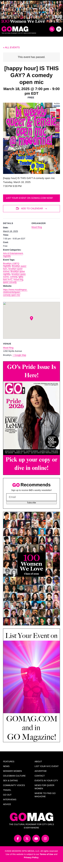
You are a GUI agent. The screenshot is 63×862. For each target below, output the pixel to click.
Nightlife (7, 256)
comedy (13, 276)
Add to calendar (32, 208)
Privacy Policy (31, 857)
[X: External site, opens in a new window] (27, 838)
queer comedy (10, 282)
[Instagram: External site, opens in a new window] (45, 838)
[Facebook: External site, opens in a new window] (18, 838)
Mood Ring (36, 227)
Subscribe (31, 502)
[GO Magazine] (24, 29)
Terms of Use (46, 854)
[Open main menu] (58, 29)
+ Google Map (19, 355)
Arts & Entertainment (13, 253)
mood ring (18, 279)
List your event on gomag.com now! (29, 198)
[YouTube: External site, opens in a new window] (36, 838)
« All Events (11, 47)
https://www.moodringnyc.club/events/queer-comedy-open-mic (15, 292)
